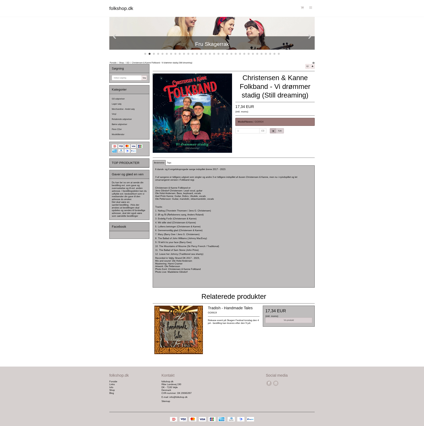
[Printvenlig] (313, 63)
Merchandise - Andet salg (123, 109)
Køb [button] (280, 131)
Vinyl (114, 114)
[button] (307, 66)
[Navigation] (310, 8)
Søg (144, 78)
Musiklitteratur (118, 134)
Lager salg (116, 104)
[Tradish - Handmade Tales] (178, 331)
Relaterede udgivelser (122, 119)
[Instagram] (276, 383)
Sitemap (165, 401)
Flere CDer (117, 129)
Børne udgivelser (119, 124)
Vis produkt (289, 320)
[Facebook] (269, 383)
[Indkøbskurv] (302, 8)
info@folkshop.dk (178, 397)
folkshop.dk (121, 8)
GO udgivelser (118, 99)
